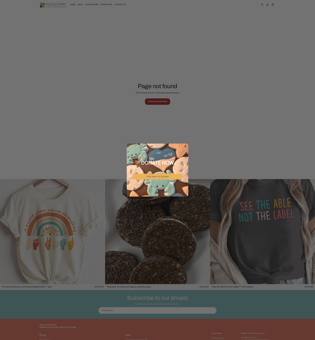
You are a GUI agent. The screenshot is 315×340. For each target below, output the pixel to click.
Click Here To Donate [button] (157, 176)
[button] (185, 146)
